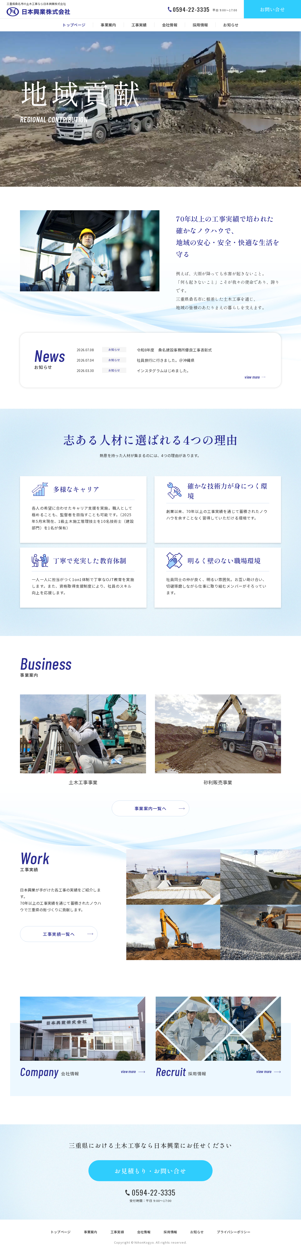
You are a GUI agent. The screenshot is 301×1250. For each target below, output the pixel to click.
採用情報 (200, 24)
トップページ (73, 24)
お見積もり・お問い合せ (150, 1170)
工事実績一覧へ (59, 934)
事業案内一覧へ (150, 808)
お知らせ (230, 24)
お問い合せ (272, 9)
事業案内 (108, 24)
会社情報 (169, 24)
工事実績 (139, 24)
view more (252, 377)
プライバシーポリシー (233, 1231)
